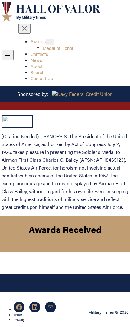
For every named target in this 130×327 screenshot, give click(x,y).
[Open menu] (8, 55)
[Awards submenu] (50, 42)
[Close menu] (24, 29)
